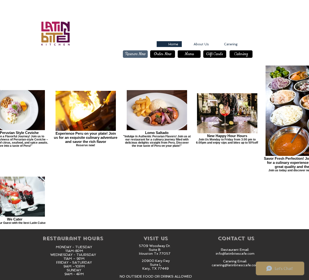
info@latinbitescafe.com (235, 253)
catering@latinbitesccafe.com (235, 265)
